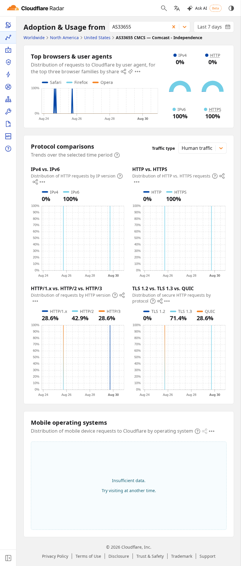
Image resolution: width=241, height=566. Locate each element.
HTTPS (215, 109)
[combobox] (137, 26)
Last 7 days (216, 28)
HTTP (215, 55)
